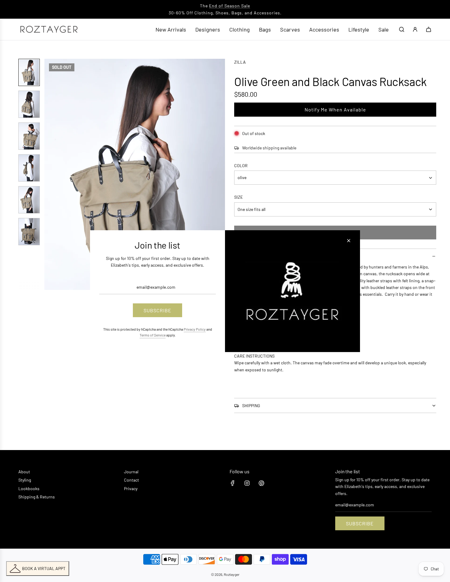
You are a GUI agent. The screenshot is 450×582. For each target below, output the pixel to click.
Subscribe (360, 523)
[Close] (348, 240)
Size (238, 197)
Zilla (240, 62)
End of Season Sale (229, 5)
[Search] (401, 29)
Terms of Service (153, 335)
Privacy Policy (195, 329)
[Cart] (428, 29)
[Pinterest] (261, 483)
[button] (52, 174)
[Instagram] (247, 483)
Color (241, 165)
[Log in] (415, 29)
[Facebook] (232, 483)
